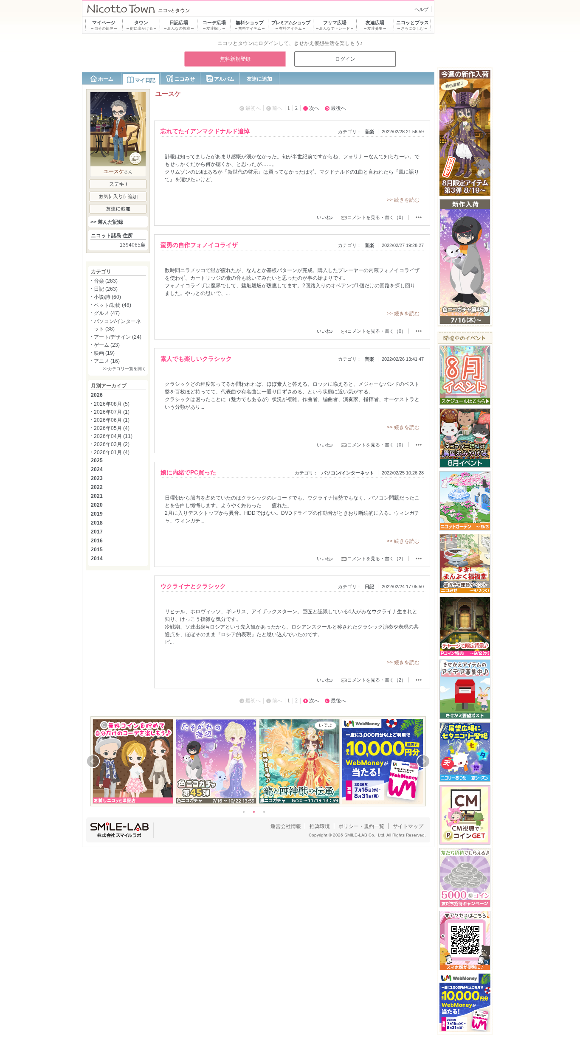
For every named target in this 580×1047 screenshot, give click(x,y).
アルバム (224, 79)
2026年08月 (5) (112, 404)
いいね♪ (325, 217)
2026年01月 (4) (112, 452)
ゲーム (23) (107, 345)
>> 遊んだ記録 (106, 222)
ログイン (345, 59)
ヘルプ (421, 9)
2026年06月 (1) (112, 420)
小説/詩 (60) (107, 297)
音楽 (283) (106, 281)
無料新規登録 (235, 59)
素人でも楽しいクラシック (196, 358)
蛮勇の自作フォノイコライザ (199, 244)
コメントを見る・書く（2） (376, 558)
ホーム (105, 79)
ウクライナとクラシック (193, 586)
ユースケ (114, 171)
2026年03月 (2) (112, 444)
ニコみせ (185, 79)
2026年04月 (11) (113, 436)
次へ (314, 108)
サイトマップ (408, 826)
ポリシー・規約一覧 (361, 826)
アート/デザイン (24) (117, 337)
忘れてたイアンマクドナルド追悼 (205, 131)
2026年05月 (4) (112, 428)
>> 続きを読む (403, 200)
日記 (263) (106, 289)
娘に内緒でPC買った (188, 472)
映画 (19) (104, 353)
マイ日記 (145, 80)
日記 (369, 586)
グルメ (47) (107, 313)
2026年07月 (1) (112, 412)
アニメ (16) (107, 361)
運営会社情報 (285, 826)
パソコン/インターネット (347, 472)
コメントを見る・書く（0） (376, 217)
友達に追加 (259, 79)
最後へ (338, 108)
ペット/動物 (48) (112, 305)
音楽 (369, 131)
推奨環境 (320, 826)
